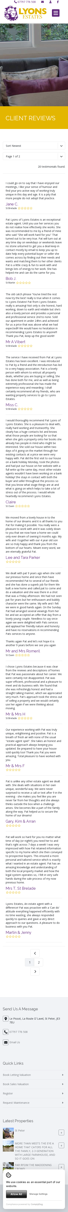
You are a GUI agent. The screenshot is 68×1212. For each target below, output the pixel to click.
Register (8, 1093)
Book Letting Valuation (17, 1075)
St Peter (20, 1130)
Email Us (14, 1042)
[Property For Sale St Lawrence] (8, 1167)
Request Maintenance (16, 1102)
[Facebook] (58, 2)
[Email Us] (42, 2)
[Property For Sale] (8, 1133)
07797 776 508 (26, 2)
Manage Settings (38, 1193)
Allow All (16, 1194)
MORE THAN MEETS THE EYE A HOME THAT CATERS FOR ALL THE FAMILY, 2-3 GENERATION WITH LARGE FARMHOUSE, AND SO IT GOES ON (35, 1151)
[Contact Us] (50, 2)
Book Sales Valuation (16, 1084)
